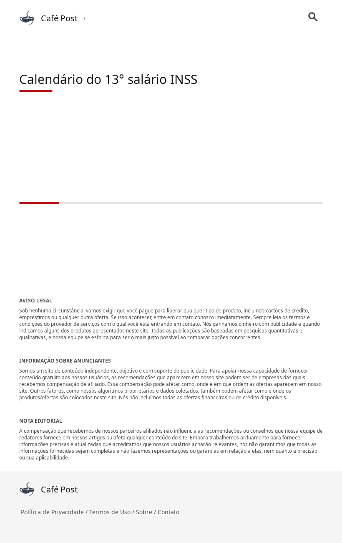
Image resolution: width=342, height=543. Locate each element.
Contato (168, 512)
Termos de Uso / (112, 512)
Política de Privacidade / (55, 512)
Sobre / (147, 512)
